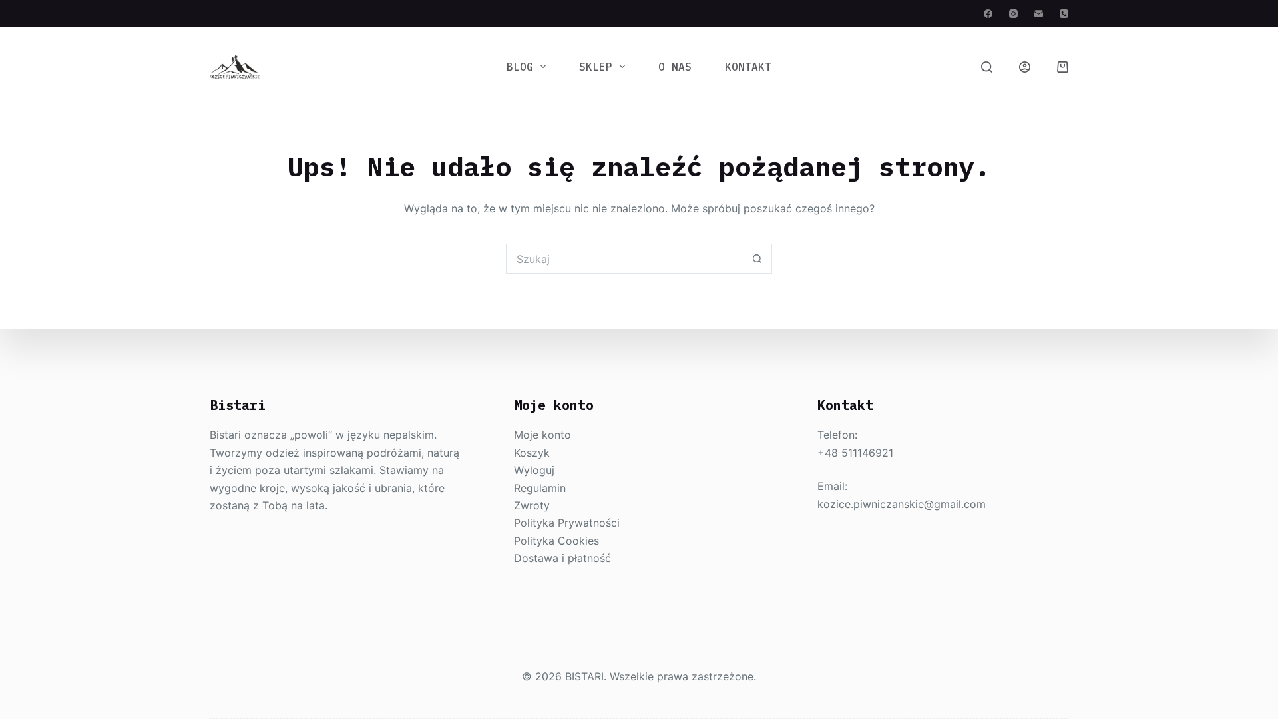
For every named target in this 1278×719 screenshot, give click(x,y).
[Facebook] (988, 13)
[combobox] (625, 259)
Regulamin (540, 488)
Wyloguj (534, 470)
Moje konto (542, 434)
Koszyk (532, 452)
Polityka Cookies (556, 540)
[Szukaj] (986, 67)
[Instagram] (1013, 13)
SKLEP (595, 66)
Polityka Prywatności (567, 522)
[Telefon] (1064, 13)
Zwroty (532, 505)
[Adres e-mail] (1038, 13)
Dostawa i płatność (562, 558)
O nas (675, 66)
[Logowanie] (1024, 67)
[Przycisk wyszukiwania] (757, 258)
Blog (520, 66)
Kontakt (748, 66)
